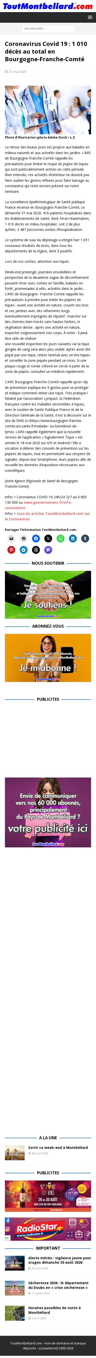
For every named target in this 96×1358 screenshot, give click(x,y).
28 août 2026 (40, 1153)
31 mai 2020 (17, 71)
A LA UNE (48, 1137)
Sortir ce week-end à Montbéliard (58, 1147)
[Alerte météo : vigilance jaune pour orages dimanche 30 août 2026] (15, 1263)
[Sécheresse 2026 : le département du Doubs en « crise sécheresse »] (15, 1288)
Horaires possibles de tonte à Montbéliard (54, 1310)
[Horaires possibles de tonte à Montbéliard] (15, 1313)
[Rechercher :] (48, 28)
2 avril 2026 (39, 1318)
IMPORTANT (48, 1248)
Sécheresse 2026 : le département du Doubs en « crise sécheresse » (58, 1285)
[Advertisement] (46, 741)
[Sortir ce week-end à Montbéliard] (15, 1152)
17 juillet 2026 (40, 1293)
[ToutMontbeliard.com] (48, 9)
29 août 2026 (40, 1268)
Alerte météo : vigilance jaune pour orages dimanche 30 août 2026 (59, 1260)
